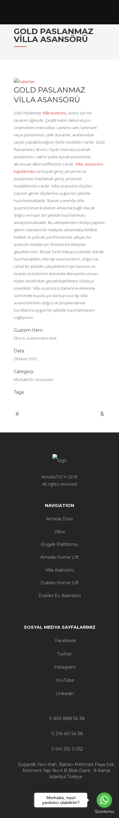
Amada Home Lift (59, 557)
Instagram (64, 667)
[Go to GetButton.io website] (104, 812)
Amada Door (59, 519)
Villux (59, 531)
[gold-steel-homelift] (59, 81)
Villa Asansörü (54, 113)
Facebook (65, 640)
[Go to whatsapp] (104, 800)
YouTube (64, 680)
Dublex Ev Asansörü (59, 595)
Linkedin (64, 693)
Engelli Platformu (59, 544)
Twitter (64, 654)
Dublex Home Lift (60, 583)
